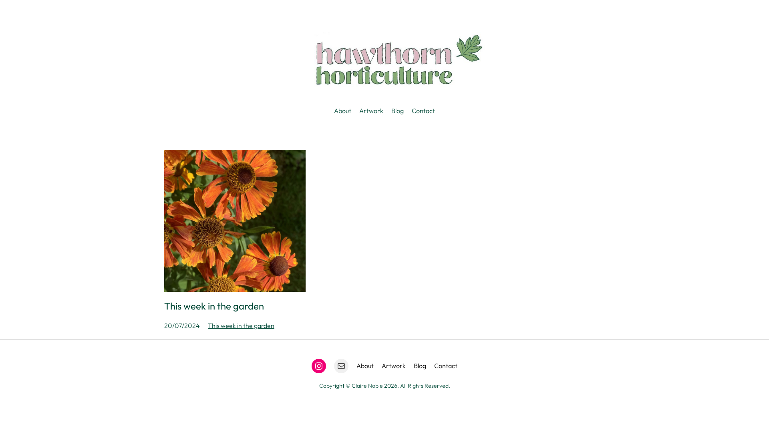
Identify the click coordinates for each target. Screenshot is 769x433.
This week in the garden (214, 306)
